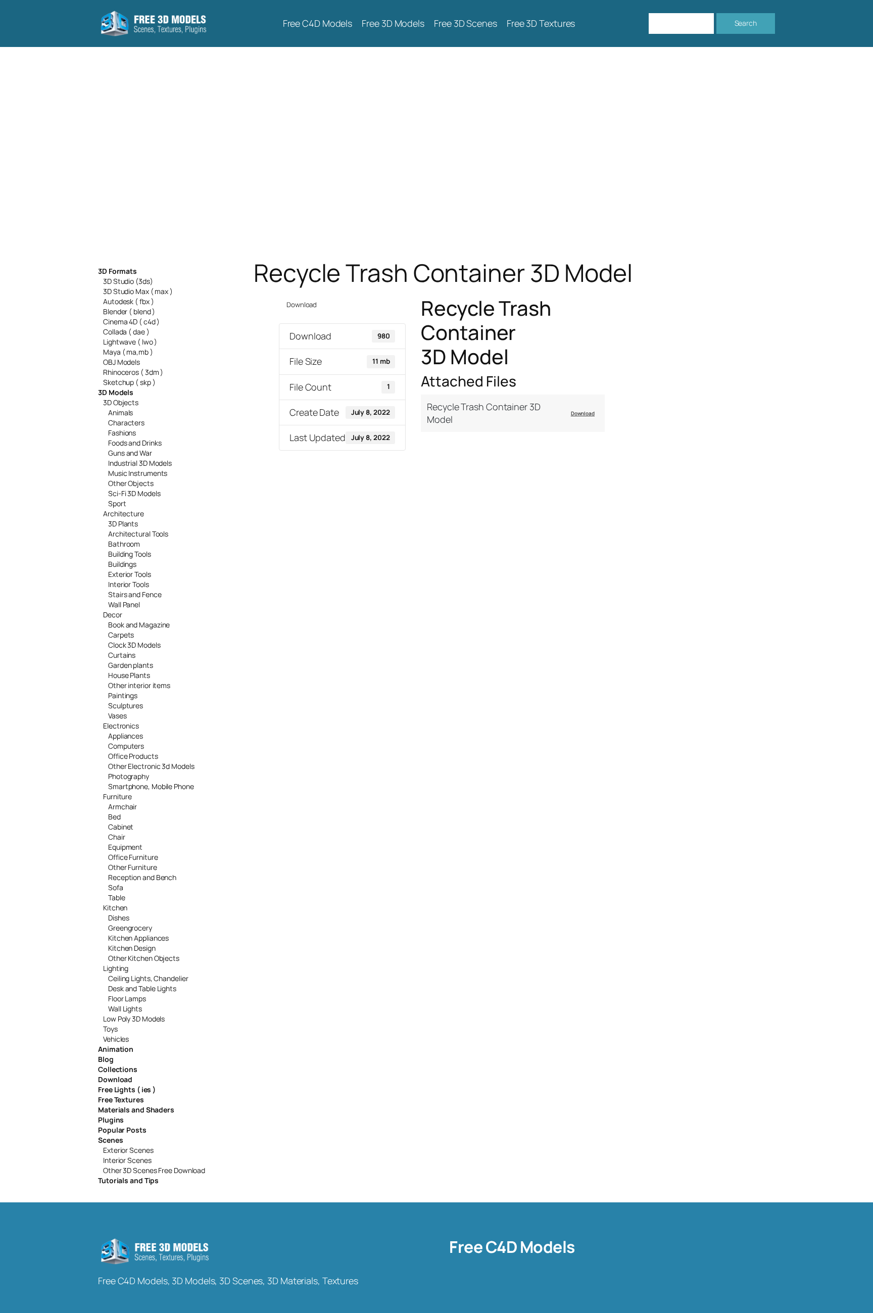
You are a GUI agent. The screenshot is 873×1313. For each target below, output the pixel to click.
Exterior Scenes (128, 1150)
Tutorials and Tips (128, 1180)
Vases (117, 715)
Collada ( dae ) (126, 331)
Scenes (110, 1140)
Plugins (111, 1120)
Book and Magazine (139, 624)
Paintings (122, 695)
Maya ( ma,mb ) (128, 352)
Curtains (121, 655)
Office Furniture (133, 857)
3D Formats (117, 271)
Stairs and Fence (134, 594)
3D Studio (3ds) (128, 281)
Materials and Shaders (136, 1109)
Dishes (118, 917)
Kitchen (115, 907)
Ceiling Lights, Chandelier (148, 978)
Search (746, 23)
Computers (126, 746)
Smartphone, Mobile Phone (151, 786)
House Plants (129, 675)
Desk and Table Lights (142, 988)
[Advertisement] (436, 153)
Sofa (115, 887)
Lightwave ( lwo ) (130, 342)
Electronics (121, 726)
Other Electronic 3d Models (151, 766)
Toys (110, 1029)
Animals (120, 412)
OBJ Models (121, 362)
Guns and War (130, 453)
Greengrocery (130, 928)
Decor (112, 614)
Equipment (125, 847)
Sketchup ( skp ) (129, 382)
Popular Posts (122, 1130)
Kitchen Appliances (138, 938)
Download (115, 1079)
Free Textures (121, 1099)
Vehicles (116, 1039)
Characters (126, 422)
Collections (117, 1069)
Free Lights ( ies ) (127, 1089)
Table (116, 897)
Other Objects (131, 483)
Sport (117, 503)
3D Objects (120, 402)
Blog (106, 1059)
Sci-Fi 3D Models (134, 493)
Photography (128, 776)
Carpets (121, 635)
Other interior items (139, 685)
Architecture (123, 513)
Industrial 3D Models (140, 463)
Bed (114, 816)
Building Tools (129, 554)
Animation (115, 1049)
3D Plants (123, 523)
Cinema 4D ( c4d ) (131, 321)
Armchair (122, 806)
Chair (116, 837)
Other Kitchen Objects (143, 958)
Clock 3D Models (134, 645)
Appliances (125, 736)
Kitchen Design (132, 948)
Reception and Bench (142, 877)
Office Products (133, 756)
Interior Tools (128, 584)
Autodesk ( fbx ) (128, 301)
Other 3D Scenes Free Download (154, 1170)
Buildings (122, 564)
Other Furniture (132, 867)
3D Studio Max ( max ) (138, 291)
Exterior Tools (129, 574)
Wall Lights (125, 1008)
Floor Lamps (127, 998)
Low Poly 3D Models (134, 1019)
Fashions (122, 432)
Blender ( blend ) (129, 311)
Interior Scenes (127, 1160)
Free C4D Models (512, 1247)
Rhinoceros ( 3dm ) (133, 372)
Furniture (117, 796)
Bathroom (124, 544)
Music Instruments (137, 473)
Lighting (115, 968)
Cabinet (120, 827)
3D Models (115, 392)
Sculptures (125, 705)
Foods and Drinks (134, 443)
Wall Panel (124, 604)
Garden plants (130, 665)
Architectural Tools (138, 534)
